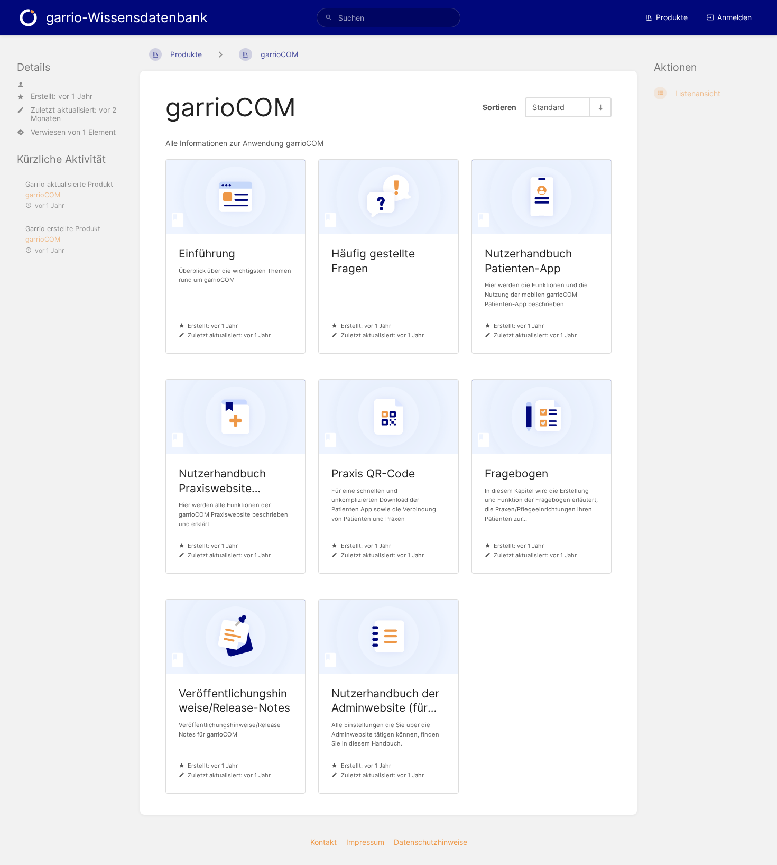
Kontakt (323, 842)
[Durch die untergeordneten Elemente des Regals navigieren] (220, 54)
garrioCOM (42, 195)
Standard (548, 107)
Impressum (365, 842)
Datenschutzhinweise (430, 842)
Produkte (672, 17)
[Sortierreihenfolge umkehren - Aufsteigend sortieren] (599, 107)
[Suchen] (328, 17)
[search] (388, 17)
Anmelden (734, 17)
